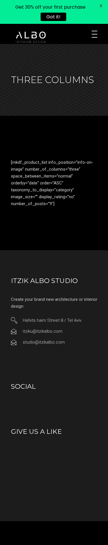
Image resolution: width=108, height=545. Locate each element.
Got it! (53, 17)
